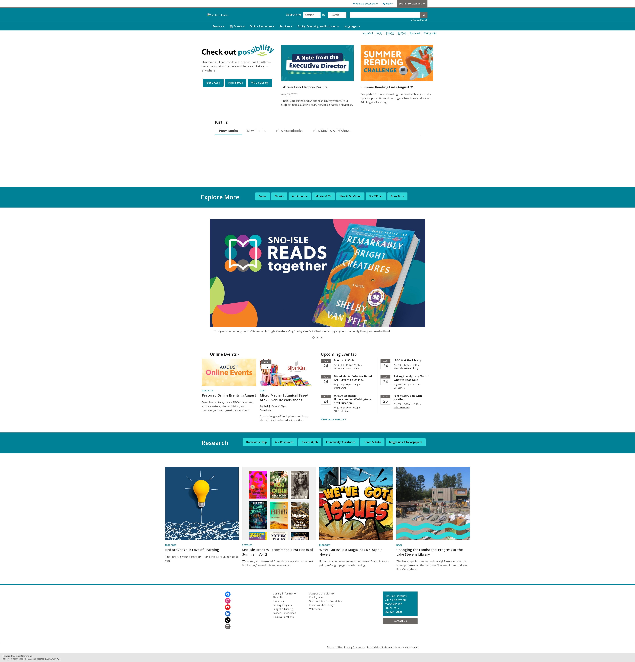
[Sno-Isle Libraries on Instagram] (228, 601)
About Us (278, 597)
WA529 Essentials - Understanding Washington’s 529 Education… (352, 399)
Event (263, 390)
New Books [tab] (228, 130)
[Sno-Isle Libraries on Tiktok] (228, 620)
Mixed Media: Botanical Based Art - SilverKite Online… (353, 378)
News (399, 545)
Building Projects (282, 605)
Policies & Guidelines (284, 613)
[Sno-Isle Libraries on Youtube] (228, 607)
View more (332, 419)
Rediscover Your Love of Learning (192, 549)
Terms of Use (335, 647)
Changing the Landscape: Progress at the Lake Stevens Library (429, 552)
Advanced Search (419, 20)
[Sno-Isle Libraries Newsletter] (228, 626)
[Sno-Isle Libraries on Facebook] (228, 594)
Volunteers (315, 609)
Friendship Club (344, 360)
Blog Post (207, 390)
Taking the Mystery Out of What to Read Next (411, 378)
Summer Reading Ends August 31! (388, 87)
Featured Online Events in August (229, 395)
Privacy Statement (354, 647)
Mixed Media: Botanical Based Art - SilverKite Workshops (284, 397)
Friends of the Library (321, 605)
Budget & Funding (283, 609)
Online (223, 354)
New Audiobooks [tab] (289, 130)
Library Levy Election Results (304, 87)
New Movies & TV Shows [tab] (332, 130)
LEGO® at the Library (407, 360)
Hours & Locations (283, 616)
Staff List (247, 545)
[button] (365, 3)
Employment (316, 597)
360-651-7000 (393, 612)
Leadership (279, 601)
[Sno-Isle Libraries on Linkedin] (228, 613)
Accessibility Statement (380, 647)
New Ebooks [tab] (256, 130)
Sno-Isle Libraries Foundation (325, 601)
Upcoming (337, 354)
